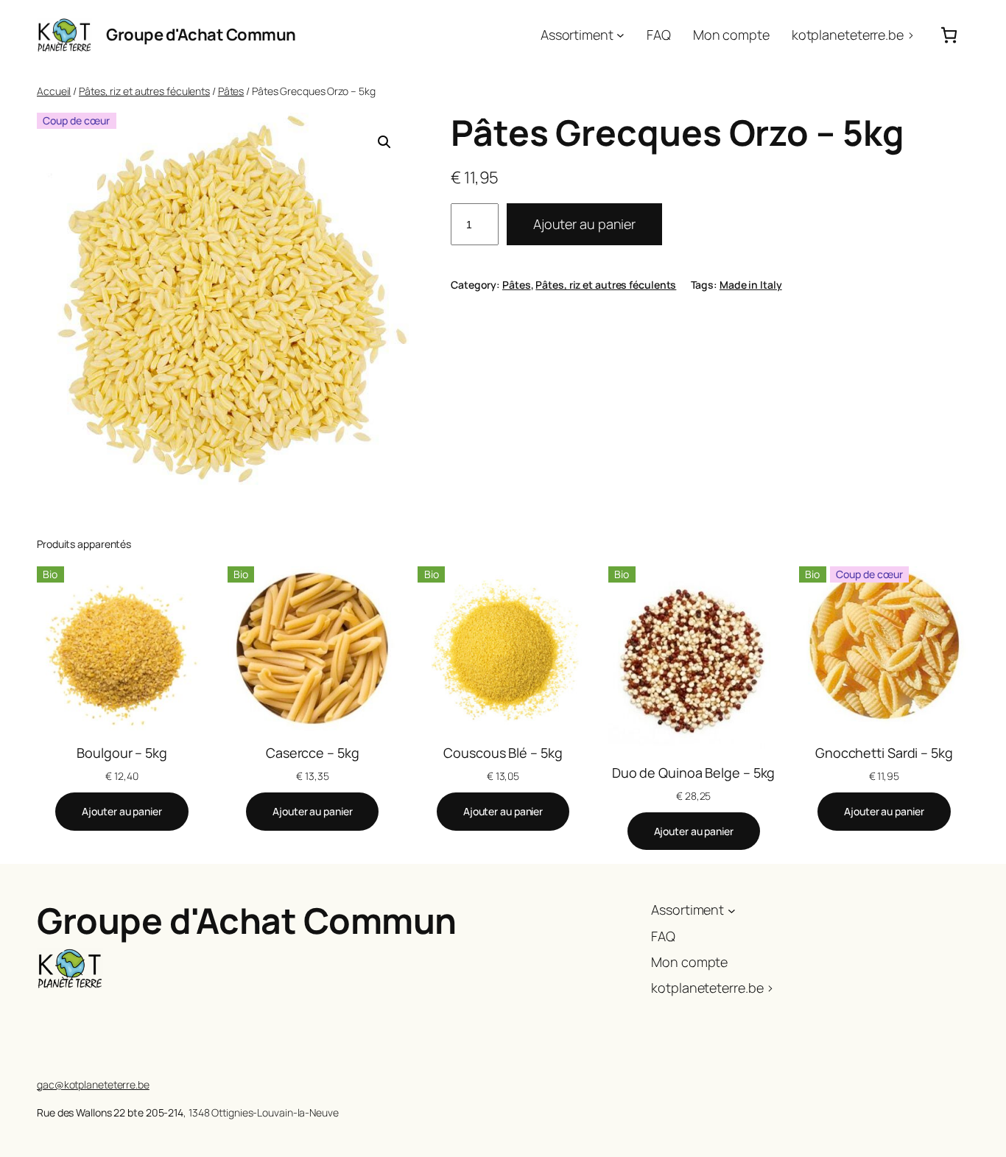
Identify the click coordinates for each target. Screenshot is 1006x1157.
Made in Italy (751, 285)
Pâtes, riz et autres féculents (144, 91)
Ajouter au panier (584, 224)
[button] (384, 142)
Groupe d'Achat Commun (201, 35)
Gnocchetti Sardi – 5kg (884, 752)
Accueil (54, 91)
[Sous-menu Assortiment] (620, 35)
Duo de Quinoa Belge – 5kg (693, 772)
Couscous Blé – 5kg (502, 752)
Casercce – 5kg (312, 752)
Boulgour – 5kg (122, 752)
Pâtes (231, 91)
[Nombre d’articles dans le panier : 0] (949, 35)
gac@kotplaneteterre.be (93, 1084)
